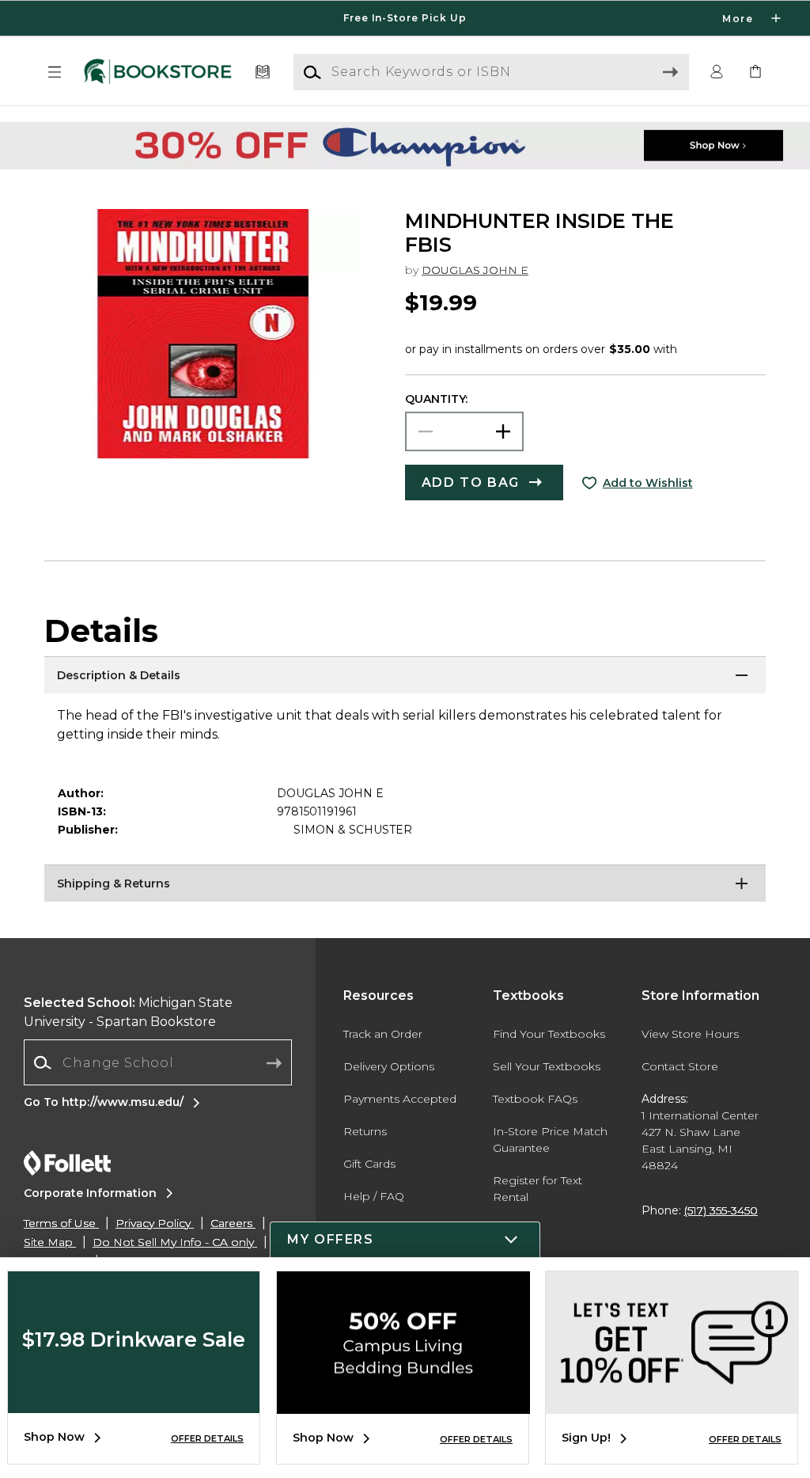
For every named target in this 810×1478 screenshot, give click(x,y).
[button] (405, 18)
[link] (755, 72)
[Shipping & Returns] (405, 884)
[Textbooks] (263, 72)
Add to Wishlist (648, 483)
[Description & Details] (405, 676)
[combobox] (158, 1062)
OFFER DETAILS (207, 1438)
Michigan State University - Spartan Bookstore (128, 1012)
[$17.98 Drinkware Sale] (133, 1401)
